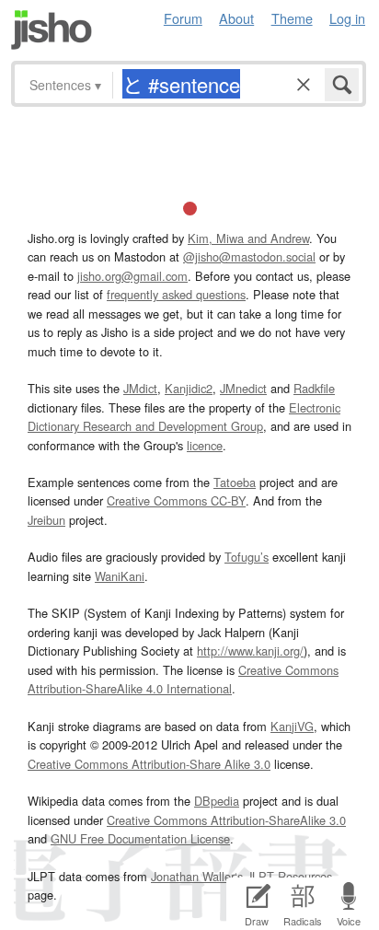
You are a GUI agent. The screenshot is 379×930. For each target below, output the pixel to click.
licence (205, 445)
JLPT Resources (289, 876)
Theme (292, 18)
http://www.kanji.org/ (250, 650)
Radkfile (314, 388)
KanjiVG (292, 726)
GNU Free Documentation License (140, 838)
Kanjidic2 (188, 388)
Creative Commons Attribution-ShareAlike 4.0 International (183, 679)
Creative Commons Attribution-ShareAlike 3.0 (226, 820)
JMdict (140, 388)
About (236, 18)
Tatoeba (234, 482)
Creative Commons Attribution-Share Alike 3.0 (149, 764)
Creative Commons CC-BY (176, 500)
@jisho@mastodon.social (249, 256)
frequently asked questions (176, 294)
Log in (347, 18)
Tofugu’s (246, 556)
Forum (183, 18)
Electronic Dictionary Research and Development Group (184, 417)
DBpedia (216, 800)
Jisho (51, 30)
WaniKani (119, 576)
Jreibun (46, 520)
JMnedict (243, 388)
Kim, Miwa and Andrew (248, 238)
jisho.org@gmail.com (132, 276)
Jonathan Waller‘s (197, 876)
